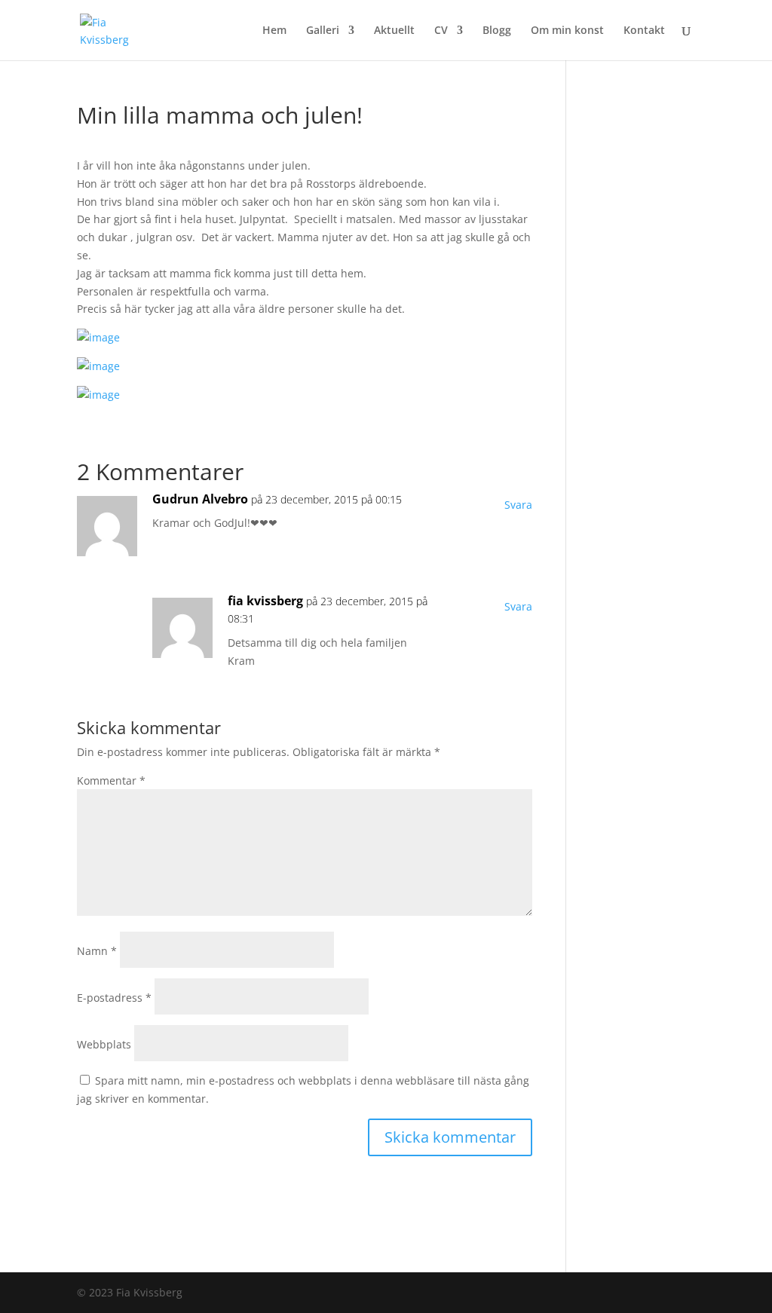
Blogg (496, 31)
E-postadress (114, 997)
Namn (97, 951)
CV (441, 31)
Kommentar (111, 780)
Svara (518, 504)
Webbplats (104, 1044)
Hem (274, 31)
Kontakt (644, 31)
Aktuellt (394, 31)
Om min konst (567, 31)
